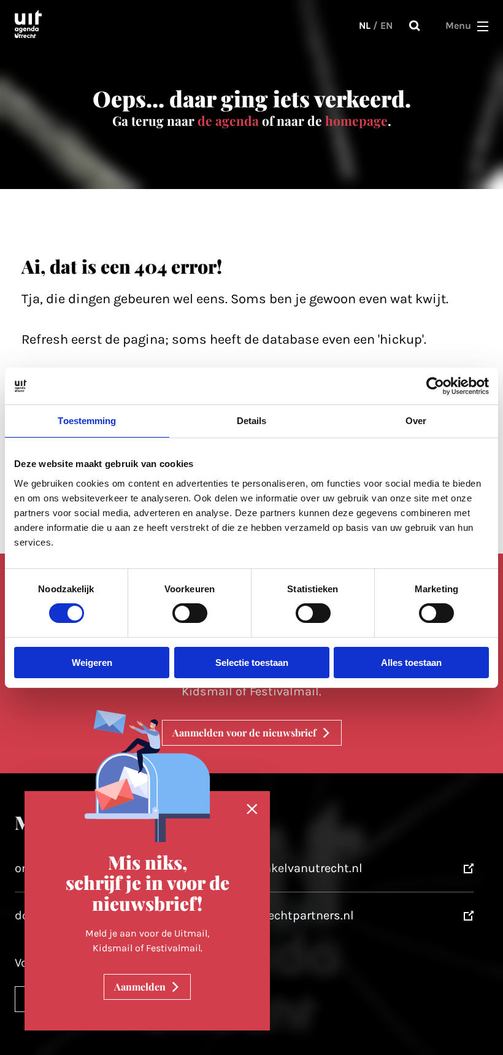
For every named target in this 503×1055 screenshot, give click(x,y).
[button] (482, 26)
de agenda (228, 120)
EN (386, 25)
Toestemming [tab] (87, 420)
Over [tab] (415, 420)
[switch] (189, 613)
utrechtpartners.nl (303, 915)
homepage (356, 120)
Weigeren (92, 662)
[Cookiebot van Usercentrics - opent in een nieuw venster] (435, 385)
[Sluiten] (252, 809)
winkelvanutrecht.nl (307, 868)
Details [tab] (252, 420)
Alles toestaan (411, 662)
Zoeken (414, 26)
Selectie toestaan (251, 662)
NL (365, 25)
